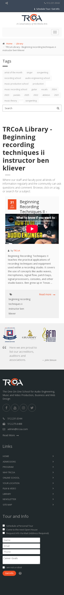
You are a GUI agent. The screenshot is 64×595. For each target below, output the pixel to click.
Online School (11, 477)
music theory (10, 100)
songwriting (42, 72)
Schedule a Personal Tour (19, 525)
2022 (35, 95)
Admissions (9, 461)
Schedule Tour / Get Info (48, 9)
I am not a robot (14, 567)
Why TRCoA (9, 472)
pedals (16, 95)
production (38, 83)
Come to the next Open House (22, 529)
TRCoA (17, 250)
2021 (56, 95)
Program (8, 466)
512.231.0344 (53, 3)
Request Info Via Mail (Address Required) (27, 533)
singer (30, 72)
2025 (26, 95)
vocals (44, 89)
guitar (34, 89)
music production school (16, 83)
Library (19, 43)
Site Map (7, 504)
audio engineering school (37, 78)
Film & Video (9, 488)
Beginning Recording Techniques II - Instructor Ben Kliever (28, 209)
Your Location (11, 483)
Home (9, 43)
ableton (46, 95)
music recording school (15, 89)
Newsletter (9, 499)
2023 (6, 95)
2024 (54, 89)
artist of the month (13, 72)
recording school (12, 78)
